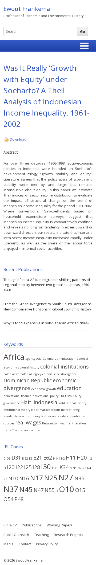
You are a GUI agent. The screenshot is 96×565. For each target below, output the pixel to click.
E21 (37, 457)
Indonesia (45, 402)
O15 (80, 490)
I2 (91, 458)
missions (23, 416)
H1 (58, 458)
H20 (82, 457)
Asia (39, 359)
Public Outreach (16, 534)
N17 (36, 477)
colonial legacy (31, 374)
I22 (19, 467)
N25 (50, 477)
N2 (79, 468)
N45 (26, 489)
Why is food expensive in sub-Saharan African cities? (46, 323)
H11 (71, 457)
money (35, 416)
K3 (56, 468)
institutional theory (16, 410)
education (69, 388)
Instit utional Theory (72, 403)
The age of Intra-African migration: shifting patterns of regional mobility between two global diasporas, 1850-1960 (46, 284)
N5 (5, 479)
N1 (75, 468)
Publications (32, 525)
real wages (28, 422)
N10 (13, 478)
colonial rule (51, 374)
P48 (18, 499)
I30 (46, 466)
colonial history (28, 367)
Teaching (41, 534)
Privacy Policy (47, 544)
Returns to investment (57, 423)
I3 (4, 468)
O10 (66, 489)
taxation (80, 423)
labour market (61, 410)
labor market (40, 410)
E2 (26, 458)
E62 (47, 457)
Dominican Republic (27, 380)
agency (30, 359)
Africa (14, 356)
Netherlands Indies (54, 416)
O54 (8, 499)
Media (8, 544)
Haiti (27, 402)
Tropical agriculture (26, 430)
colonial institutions (64, 366)
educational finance (17, 396)
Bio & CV (10, 525)
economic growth (43, 389)
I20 (10, 467)
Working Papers (60, 525)
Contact (25, 544)
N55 (49, 490)
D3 (8, 458)
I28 (36, 467)
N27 (65, 477)
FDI (61, 396)
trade (7, 430)
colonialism (11, 374)
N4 (89, 468)
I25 (27, 467)
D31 (16, 457)
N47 (38, 490)
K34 (64, 467)
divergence (69, 374)
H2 (63, 458)
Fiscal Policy (73, 396)
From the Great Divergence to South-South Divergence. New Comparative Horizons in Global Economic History (47, 306)
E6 (30, 458)
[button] (84, 46)
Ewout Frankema (26, 9)
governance (11, 403)
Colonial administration (59, 359)
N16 (24, 478)
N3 (84, 468)
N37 (10, 489)
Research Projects (68, 534)
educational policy (45, 396)
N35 (79, 478)
